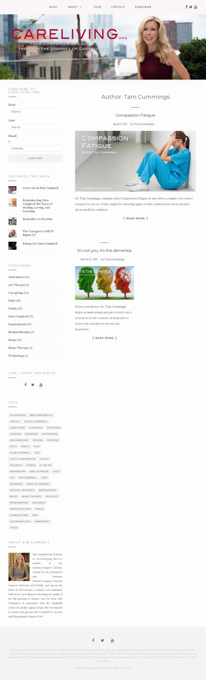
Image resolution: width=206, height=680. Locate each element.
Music (12, 340)
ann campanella (41, 415)
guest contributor (23, 459)
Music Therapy (18, 348)
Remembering (19, 502)
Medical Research (22, 490)
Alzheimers (16, 277)
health (44, 459)
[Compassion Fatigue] (135, 161)
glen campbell (20, 452)
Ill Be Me (46, 465)
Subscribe (143, 7)
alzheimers (18, 415)
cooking (15, 434)
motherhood (47, 490)
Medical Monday (19, 332)
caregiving (17, 427)
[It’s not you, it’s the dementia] (104, 283)
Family (12, 308)
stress (39, 509)
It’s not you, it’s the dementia (104, 250)
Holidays (16, 465)
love (44, 477)
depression (50, 434)
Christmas (54, 427)
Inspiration (17, 471)
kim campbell (28, 477)
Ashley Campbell (36, 421)
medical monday (38, 484)
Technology (16, 355)
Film (97, 7)
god (37, 452)
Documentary (19, 440)
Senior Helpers (20, 509)
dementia (31, 434)
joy (12, 477)
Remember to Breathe (38, 219)
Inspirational (17, 324)
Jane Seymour (38, 471)
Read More (135, 218)
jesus (56, 471)
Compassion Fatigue (135, 115)
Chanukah (36, 427)
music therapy (32, 496)
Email (12, 138)
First (11, 105)
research (39, 502)
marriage (16, 484)
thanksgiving (19, 515)
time (35, 515)
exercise (53, 440)
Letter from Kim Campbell (40, 188)
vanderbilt (42, 521)
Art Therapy (16, 285)
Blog (53, 7)
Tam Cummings (144, 124)
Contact (118, 7)
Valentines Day (20, 521)
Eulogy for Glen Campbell (40, 243)
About (73, 7)
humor (31, 465)
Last (11, 120)
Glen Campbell (18, 316)
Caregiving (15, 293)
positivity (52, 496)
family (25, 446)
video (14, 527)
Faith (11, 300)
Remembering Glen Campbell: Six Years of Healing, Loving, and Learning (37, 205)
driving (38, 440)
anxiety (15, 421)
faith (13, 446)
